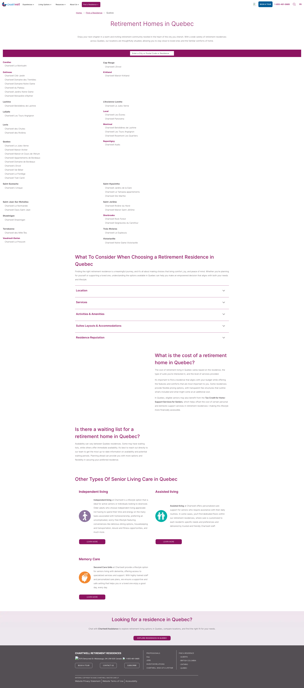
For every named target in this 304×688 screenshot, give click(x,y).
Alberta (184, 657)
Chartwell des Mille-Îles (16, 233)
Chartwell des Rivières (15, 133)
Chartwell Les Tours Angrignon (19, 115)
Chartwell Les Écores (115, 115)
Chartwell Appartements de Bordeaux (22, 158)
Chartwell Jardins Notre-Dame (19, 92)
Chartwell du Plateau (14, 88)
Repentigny (109, 141)
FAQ (148, 657)
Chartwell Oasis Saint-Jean (17, 210)
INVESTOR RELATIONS (155, 664)
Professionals (153, 653)
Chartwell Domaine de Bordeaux (20, 162)
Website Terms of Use (113, 681)
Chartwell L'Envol (113, 67)
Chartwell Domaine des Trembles (20, 79)
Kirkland (107, 72)
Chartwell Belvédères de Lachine (20, 106)
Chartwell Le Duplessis (116, 233)
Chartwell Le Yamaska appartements (122, 192)
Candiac (7, 62)
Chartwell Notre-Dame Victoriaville (121, 243)
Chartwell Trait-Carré (15, 178)
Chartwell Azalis (112, 144)
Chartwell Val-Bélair (14, 170)
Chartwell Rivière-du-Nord (117, 206)
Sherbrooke (109, 215)
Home (79, 13)
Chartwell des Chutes (15, 129)
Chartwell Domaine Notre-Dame (20, 84)
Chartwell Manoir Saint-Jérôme (120, 210)
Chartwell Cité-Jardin (15, 75)
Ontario (184, 664)
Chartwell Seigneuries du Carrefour (121, 223)
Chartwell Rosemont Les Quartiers (121, 136)
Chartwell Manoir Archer (16, 150)
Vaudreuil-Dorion (11, 238)
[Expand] (223, 290)
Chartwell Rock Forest (115, 219)
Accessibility (131, 681)
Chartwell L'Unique (14, 188)
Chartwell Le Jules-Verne (117, 106)
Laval (106, 111)
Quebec (183, 668)
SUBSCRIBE (131, 665)
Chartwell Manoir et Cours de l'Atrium (22, 154)
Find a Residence (94, 13)
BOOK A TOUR (265, 4)
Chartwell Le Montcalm (16, 65)
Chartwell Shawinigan (15, 220)
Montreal (107, 124)
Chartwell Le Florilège (15, 174)
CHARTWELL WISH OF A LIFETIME (159, 668)
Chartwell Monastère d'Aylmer (19, 96)
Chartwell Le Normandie (16, 206)
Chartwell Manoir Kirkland (117, 75)
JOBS (148, 660)
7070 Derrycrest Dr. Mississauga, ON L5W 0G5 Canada (100, 659)
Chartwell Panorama (114, 119)
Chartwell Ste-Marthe (115, 196)
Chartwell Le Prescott (15, 242)
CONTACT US (108, 665)
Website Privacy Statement (87, 681)
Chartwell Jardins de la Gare (118, 188)
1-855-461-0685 (282, 4)
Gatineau (7, 72)
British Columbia (188, 661)
